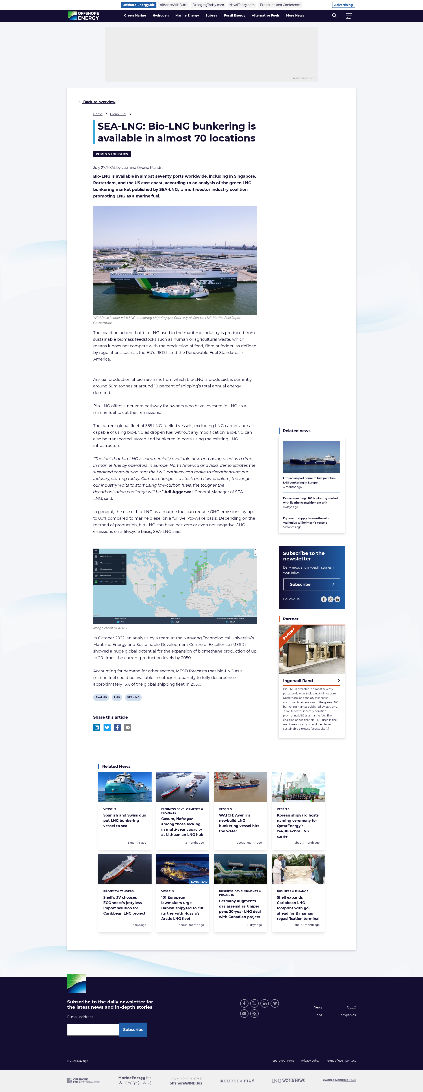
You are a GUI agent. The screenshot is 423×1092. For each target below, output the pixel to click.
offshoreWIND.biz (173, 5)
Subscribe (300, 584)
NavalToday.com (242, 5)
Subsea (211, 15)
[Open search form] (334, 16)
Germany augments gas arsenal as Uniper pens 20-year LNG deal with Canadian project (240, 909)
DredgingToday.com (208, 5)
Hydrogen (161, 15)
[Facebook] (324, 599)
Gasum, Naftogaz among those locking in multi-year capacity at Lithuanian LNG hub (182, 827)
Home (98, 114)
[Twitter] (331, 599)
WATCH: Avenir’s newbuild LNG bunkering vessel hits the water (239, 823)
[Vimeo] (275, 1003)
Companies (347, 1015)
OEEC (351, 1007)
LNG (117, 698)
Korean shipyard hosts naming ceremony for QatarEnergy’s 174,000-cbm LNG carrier (298, 826)
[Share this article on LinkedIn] (96, 727)
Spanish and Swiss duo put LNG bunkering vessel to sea (124, 820)
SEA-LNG (133, 698)
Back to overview (98, 102)
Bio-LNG (101, 698)
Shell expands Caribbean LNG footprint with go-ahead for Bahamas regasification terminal (298, 908)
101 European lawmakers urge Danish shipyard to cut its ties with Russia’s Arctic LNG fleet (182, 908)
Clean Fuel (118, 114)
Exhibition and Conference (280, 5)
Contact (350, 1060)
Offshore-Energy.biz (138, 5)
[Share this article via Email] (127, 727)
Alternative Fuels (266, 15)
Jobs (318, 1015)
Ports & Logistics (112, 154)
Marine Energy (187, 15)
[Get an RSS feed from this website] (254, 1013)
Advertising (343, 5)
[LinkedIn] (337, 599)
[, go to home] (83, 15)
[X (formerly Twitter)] (254, 1003)
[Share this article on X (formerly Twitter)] (107, 727)
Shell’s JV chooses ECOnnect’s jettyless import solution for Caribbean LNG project (124, 905)
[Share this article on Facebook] (117, 727)
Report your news (282, 1060)
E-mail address (80, 1017)
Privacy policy (310, 1060)
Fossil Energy (234, 15)
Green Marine (135, 15)
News (318, 1007)
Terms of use (334, 1060)
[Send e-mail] (244, 1013)
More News (295, 15)
